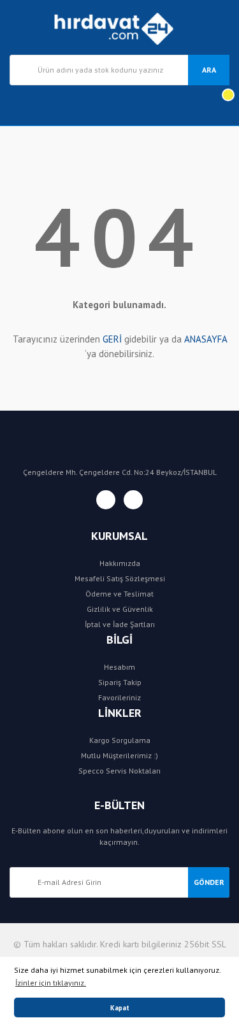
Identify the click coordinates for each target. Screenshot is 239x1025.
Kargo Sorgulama (119, 740)
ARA (209, 69)
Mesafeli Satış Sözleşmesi (120, 578)
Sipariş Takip (119, 682)
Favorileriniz (119, 697)
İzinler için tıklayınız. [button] (50, 982)
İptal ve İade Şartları (120, 624)
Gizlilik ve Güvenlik (120, 609)
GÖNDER (209, 882)
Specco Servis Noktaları (119, 770)
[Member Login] (20, 105)
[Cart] (218, 105)
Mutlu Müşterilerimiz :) (119, 755)
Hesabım (119, 667)
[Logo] (119, 27)
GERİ (112, 339)
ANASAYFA (205, 339)
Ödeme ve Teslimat (119, 593)
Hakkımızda (119, 563)
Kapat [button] (119, 1007)
